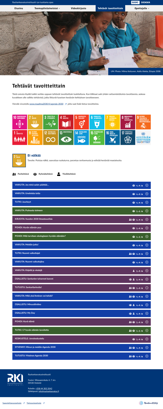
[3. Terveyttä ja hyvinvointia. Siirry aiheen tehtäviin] (50, 122)
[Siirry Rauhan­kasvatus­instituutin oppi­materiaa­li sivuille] (13, 389)
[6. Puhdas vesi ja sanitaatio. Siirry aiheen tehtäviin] (97, 122)
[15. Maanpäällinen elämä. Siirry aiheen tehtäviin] (97, 137)
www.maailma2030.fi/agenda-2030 (46, 104)
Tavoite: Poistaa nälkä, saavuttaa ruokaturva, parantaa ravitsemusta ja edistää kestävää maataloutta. (75, 160)
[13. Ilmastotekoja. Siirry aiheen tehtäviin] (66, 137)
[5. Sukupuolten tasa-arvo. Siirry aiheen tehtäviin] (81, 122)
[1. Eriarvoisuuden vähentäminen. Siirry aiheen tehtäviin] (19, 122)
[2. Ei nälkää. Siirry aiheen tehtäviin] (35, 122)
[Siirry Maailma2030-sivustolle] (148, 404)
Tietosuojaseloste (34, 403)
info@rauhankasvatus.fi (49, 392)
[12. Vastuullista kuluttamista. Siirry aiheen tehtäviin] (50, 137)
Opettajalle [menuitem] (141, 8)
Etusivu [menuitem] (19, 8)
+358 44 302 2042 (44, 389)
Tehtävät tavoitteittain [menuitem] (110, 8)
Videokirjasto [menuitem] (78, 8)
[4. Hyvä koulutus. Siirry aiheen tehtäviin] (66, 122)
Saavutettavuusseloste (12, 403)
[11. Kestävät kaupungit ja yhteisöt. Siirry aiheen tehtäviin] (35, 137)
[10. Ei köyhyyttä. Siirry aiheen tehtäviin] (19, 137)
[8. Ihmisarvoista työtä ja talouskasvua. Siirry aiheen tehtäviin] (127, 122)
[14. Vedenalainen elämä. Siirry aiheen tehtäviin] (81, 137)
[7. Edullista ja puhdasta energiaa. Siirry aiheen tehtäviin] (112, 122)
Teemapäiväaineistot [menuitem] (46, 8)
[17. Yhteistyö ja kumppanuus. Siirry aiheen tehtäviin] (127, 137)
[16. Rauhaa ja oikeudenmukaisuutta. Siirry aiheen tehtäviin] (112, 137)
